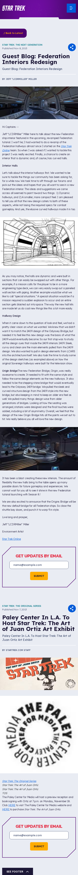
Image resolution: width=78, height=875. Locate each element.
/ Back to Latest (13, 33)
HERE (11, 805)
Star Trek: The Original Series (21, 606)
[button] (13, 8)
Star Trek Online (11, 539)
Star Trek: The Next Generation (22, 44)
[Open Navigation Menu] (71, 8)
